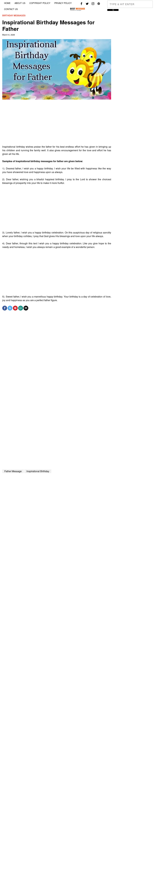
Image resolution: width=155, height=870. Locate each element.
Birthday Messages (13, 15)
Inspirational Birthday (37, 471)
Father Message (13, 471)
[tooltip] (81, 3)
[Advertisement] (56, 124)
